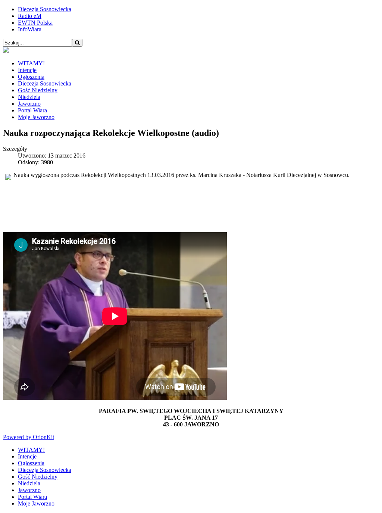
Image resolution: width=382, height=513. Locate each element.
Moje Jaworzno (36, 117)
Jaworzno (29, 103)
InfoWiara (29, 29)
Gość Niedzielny (37, 90)
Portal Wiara (32, 110)
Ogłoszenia (31, 77)
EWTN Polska (35, 22)
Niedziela (29, 97)
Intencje (27, 70)
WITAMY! (31, 63)
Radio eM (29, 16)
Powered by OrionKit (28, 437)
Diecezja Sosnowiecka (44, 9)
